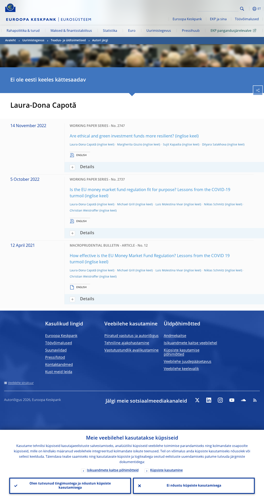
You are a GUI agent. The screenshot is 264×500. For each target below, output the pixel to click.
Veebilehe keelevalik (181, 369)
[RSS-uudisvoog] (255, 400)
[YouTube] (232, 400)
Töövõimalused (247, 19)
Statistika (110, 31)
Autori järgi (100, 40)
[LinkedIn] (209, 400)
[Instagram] (220, 400)
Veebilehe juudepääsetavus (187, 362)
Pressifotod (55, 357)
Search (242, 8)
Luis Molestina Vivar (169, 204)
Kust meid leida (58, 372)
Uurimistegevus (158, 31)
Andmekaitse (175, 336)
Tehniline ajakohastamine (126, 343)
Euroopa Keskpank (187, 19)
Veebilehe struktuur (21, 383)
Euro (132, 31)
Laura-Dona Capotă (83, 144)
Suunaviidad (56, 350)
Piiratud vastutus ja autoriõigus (131, 336)
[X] (197, 400)
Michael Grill (126, 204)
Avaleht (10, 40)
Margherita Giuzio (129, 144)
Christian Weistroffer (84, 210)
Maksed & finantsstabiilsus (71, 31)
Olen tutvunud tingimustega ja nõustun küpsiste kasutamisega (70, 485)
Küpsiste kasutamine (166, 470)
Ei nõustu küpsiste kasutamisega (194, 485)
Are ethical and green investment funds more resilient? (122, 136)
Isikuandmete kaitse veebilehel (190, 343)
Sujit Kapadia (172, 144)
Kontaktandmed (59, 365)
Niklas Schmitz (214, 204)
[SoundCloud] (243, 400)
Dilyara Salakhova (214, 144)
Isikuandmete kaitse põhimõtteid (113, 470)
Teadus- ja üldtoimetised (68, 40)
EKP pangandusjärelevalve (231, 31)
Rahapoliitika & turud (23, 31)
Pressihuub (191, 31)
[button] (248, 8)
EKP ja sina (218, 19)
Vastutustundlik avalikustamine (131, 350)
